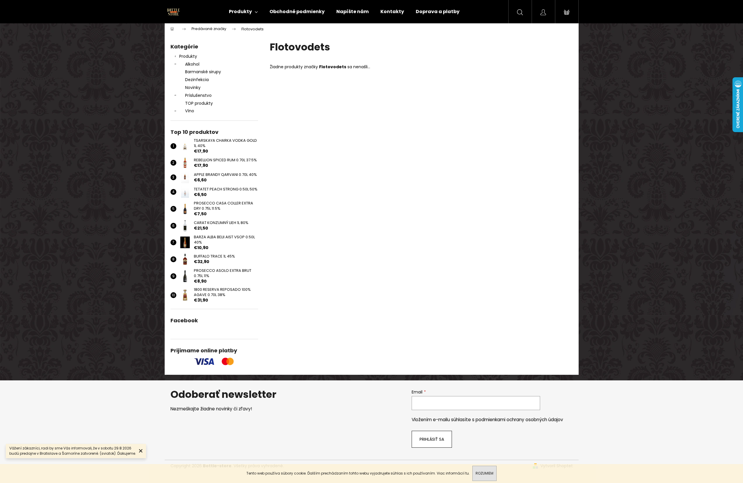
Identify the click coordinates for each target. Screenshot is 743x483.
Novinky (193, 87)
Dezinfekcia (197, 80)
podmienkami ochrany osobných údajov (519, 419)
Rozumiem (484, 473)
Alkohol (192, 64)
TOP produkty (199, 103)
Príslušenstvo (198, 95)
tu (467, 473)
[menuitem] (243, 11)
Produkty (188, 56)
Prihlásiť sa (432, 439)
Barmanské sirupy (203, 72)
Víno (189, 111)
